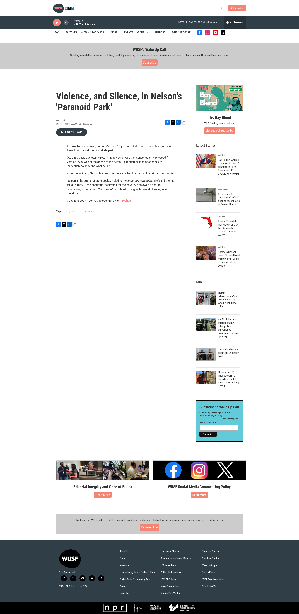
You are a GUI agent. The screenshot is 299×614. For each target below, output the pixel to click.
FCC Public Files (168, 565)
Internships (125, 593)
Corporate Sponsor (211, 551)
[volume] (66, 22)
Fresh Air (126, 200)
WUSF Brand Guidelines (213, 579)
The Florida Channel (170, 551)
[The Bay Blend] (219, 98)
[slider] (71, 22)
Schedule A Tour (210, 586)
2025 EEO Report (169, 579)
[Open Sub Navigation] (62, 32)
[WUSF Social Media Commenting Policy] (199, 470)
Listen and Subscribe (219, 130)
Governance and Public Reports (176, 558)
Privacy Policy (208, 572)
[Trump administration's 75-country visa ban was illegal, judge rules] (206, 298)
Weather (71, 32)
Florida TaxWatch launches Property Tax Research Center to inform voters (228, 228)
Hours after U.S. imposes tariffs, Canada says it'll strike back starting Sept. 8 (228, 379)
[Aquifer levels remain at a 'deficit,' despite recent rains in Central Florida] (206, 195)
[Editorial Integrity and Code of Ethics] (102, 470)
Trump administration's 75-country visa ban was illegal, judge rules (228, 299)
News (56, 32)
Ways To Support (210, 565)
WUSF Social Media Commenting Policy (199, 486)
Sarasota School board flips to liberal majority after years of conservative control (229, 258)
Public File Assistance (171, 572)
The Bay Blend (219, 117)
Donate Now (149, 527)
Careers (123, 586)
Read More (103, 495)
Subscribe (149, 62)
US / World (71, 211)
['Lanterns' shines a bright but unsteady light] (206, 354)
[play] (56, 22)
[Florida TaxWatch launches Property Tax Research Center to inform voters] (206, 222)
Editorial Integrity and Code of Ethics (102, 486)
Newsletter (125, 565)
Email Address (209, 422)
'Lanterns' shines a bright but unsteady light (228, 353)
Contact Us (125, 558)
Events (128, 32)
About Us (124, 551)
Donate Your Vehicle (170, 593)
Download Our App (211, 558)
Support (160, 32)
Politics (221, 155)
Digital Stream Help (170, 586)
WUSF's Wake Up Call (149, 49)
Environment (223, 189)
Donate (238, 8)
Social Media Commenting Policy (136, 579)
